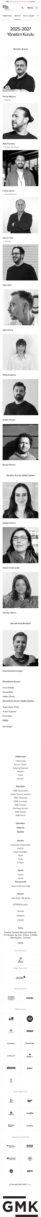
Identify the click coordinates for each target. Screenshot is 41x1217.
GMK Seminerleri (20, 791)
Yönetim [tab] (17, 16)
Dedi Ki (20, 848)
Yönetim (20, 772)
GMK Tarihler (20, 812)
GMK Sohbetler (20, 798)
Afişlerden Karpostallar (20, 845)
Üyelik (20, 878)
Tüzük (20, 775)
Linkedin (20, 920)
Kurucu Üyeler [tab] (29, 16)
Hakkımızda (21, 761)
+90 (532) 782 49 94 (20, 898)
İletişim (20, 779)
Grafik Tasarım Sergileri (20, 794)
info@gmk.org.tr (20, 904)
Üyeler (20, 875)
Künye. (29, 1184)
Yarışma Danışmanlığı (20, 886)
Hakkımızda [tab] (7, 16)
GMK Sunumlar (20, 801)
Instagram (20, 915)
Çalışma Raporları (20, 768)
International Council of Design (20, 1)
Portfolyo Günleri (20, 809)
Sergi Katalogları (20, 852)
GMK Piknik (20, 816)
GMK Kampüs (20, 805)
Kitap (20, 859)
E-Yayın (20, 863)
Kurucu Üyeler (20, 765)
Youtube (20, 911)
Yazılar (20, 856)
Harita (20, 943)
